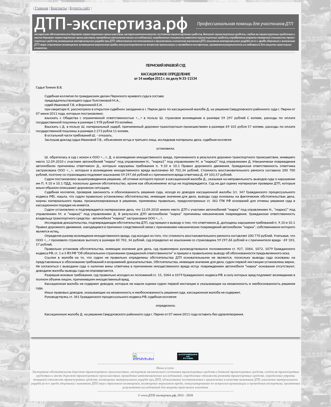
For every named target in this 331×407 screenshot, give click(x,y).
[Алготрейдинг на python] (187, 359)
